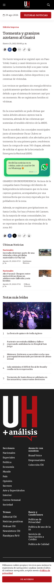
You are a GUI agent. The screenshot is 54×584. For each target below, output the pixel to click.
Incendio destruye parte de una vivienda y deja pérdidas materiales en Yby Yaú (18, 255)
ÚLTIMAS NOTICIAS (36, 15)
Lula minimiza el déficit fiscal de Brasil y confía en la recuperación (27, 368)
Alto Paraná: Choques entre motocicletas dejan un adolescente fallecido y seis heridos (16, 277)
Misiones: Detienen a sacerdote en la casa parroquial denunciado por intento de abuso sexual (29, 356)
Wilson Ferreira (27, 285)
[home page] (27, 4)
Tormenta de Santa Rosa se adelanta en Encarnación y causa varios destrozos (27, 378)
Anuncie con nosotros (35, 449)
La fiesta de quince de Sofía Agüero (24, 333)
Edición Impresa (11, 27)
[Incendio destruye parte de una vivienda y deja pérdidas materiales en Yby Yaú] (45, 252)
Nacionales (8, 250)
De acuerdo (27, 579)
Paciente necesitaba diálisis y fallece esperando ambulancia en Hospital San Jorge (27, 344)
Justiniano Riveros (27, 262)
